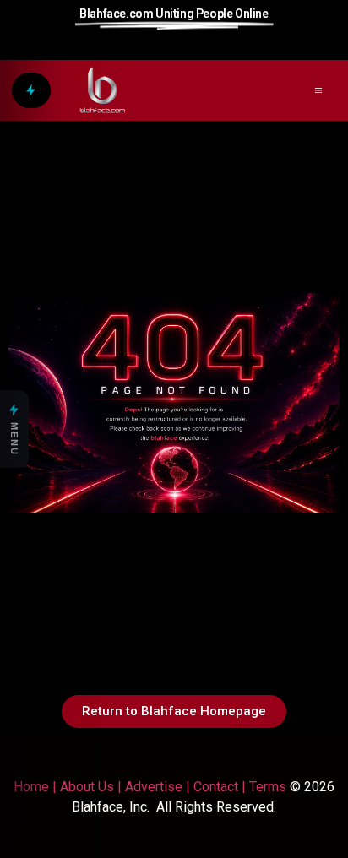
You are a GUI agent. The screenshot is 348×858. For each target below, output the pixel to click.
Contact (215, 787)
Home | (35, 787)
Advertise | (159, 787)
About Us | (92, 787)
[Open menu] (318, 90)
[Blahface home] (103, 90)
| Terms (262, 787)
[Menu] (31, 90)
